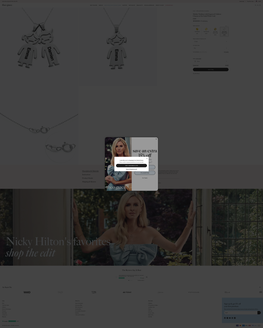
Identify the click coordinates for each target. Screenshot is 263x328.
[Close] (147, 158)
